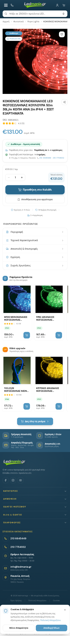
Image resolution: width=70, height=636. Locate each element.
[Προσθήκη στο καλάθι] (26, 335)
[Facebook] (5, 480)
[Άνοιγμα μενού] (6, 5)
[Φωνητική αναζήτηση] (63, 13)
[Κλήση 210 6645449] (12, 5)
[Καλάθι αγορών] (63, 5)
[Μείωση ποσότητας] (9, 177)
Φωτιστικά (18, 21)
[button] (35, 491)
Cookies (56, 600)
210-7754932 (58, 158)
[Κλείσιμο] (65, 610)
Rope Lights (33, 21)
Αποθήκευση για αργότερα (37, 199)
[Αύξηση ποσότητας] (22, 177)
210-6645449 (45, 158)
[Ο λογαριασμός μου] (57, 5)
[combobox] (35, 13)
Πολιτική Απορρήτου (37, 600)
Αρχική (6, 21)
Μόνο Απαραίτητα (18, 628)
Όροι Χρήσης (16, 600)
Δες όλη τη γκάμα (35, 421)
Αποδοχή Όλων (51, 628)
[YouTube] (20, 480)
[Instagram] (13, 480)
